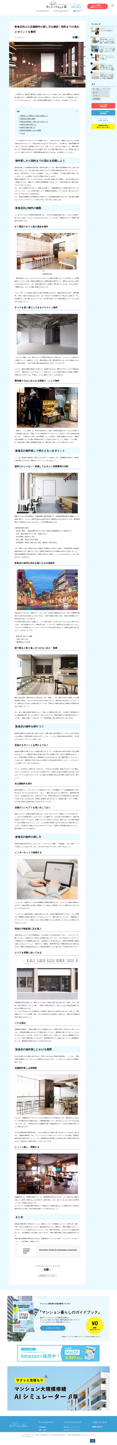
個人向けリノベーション (101, 92)
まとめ (22, 133)
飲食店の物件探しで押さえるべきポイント (34, 121)
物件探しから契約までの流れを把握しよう (34, 116)
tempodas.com (47, 274)
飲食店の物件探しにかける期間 (30, 130)
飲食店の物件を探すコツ (28, 124)
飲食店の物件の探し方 (27, 127)
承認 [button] (92, 1441)
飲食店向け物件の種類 (27, 118)
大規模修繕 (96, 99)
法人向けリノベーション (47, 1275)
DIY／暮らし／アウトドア (101, 89)
